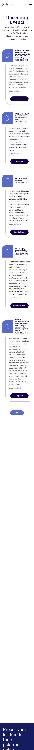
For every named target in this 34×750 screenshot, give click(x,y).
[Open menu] (30, 4)
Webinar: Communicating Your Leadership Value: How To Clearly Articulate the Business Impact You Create (22, 325)
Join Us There (19, 232)
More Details (14, 91)
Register (19, 99)
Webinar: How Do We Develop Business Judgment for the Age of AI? (22, 116)
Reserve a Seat (19, 306)
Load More (17, 413)
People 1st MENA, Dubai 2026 (21, 179)
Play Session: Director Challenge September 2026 (21, 250)
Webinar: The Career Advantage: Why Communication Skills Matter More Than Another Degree (22, 54)
